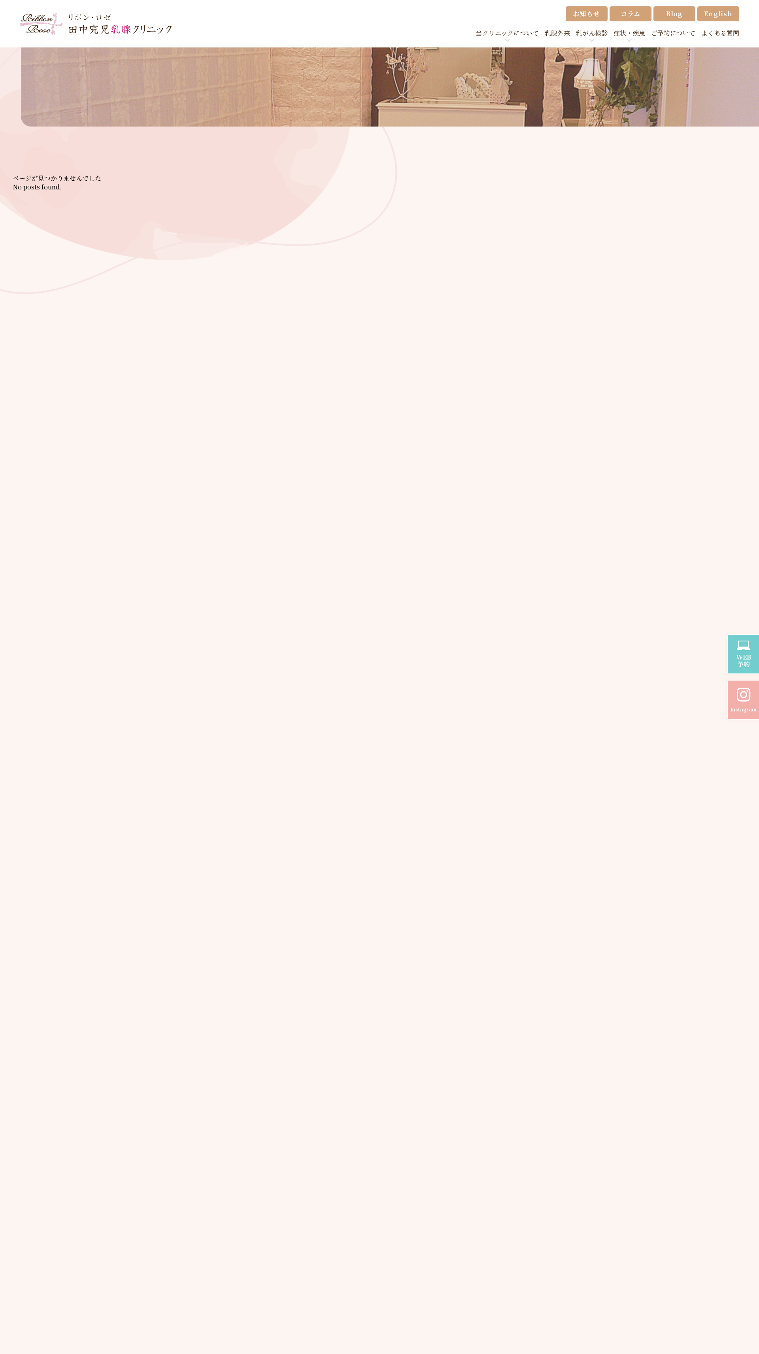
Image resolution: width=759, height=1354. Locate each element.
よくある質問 (720, 33)
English (718, 13)
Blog (674, 13)
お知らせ (586, 13)
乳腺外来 (557, 33)
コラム (630, 13)
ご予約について (673, 33)
